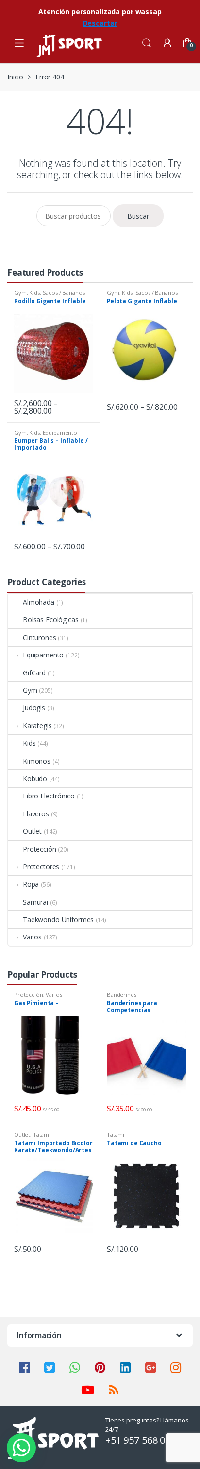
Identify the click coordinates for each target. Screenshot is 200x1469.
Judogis (34, 707)
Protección (39, 849)
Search (146, 43)
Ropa (31, 884)
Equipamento (60, 432)
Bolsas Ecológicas (51, 619)
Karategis (37, 725)
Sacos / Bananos (64, 292)
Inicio (15, 76)
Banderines (121, 994)
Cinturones (39, 637)
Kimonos (36, 761)
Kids (34, 292)
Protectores (41, 866)
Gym (20, 292)
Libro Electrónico (49, 795)
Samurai (35, 901)
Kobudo (35, 778)
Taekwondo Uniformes (58, 919)
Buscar (138, 215)
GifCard (34, 672)
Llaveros (36, 813)
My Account (167, 43)
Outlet (32, 831)
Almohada (38, 602)
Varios (32, 936)
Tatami (41, 1134)
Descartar (100, 23)
